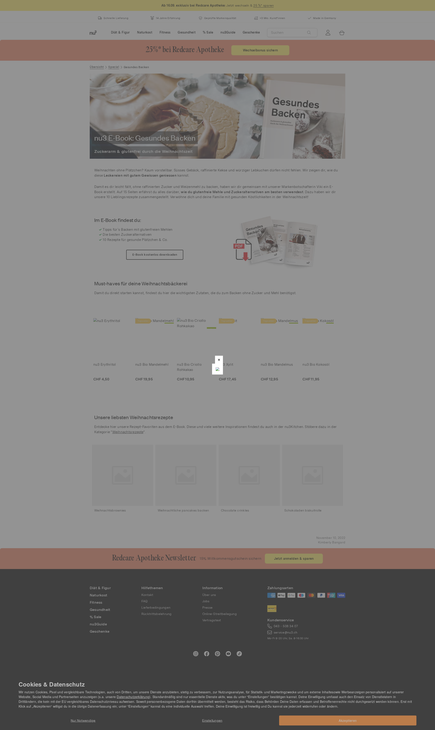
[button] (219, 360)
